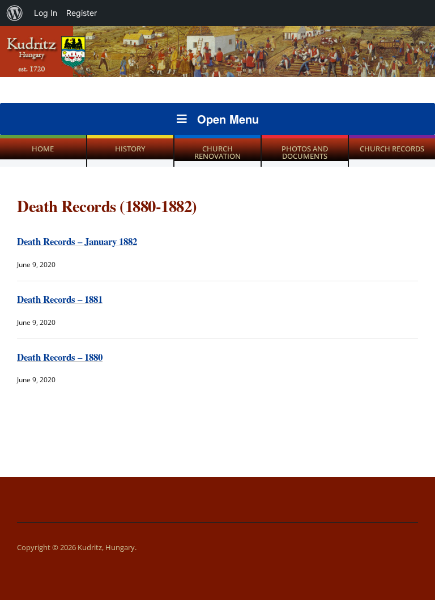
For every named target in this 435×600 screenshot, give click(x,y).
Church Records (392, 148)
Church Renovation (217, 152)
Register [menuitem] (81, 13)
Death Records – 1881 (60, 299)
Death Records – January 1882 (77, 241)
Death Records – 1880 (60, 357)
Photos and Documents (305, 152)
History (130, 148)
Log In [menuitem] (45, 13)
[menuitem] (14, 13)
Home (43, 148)
